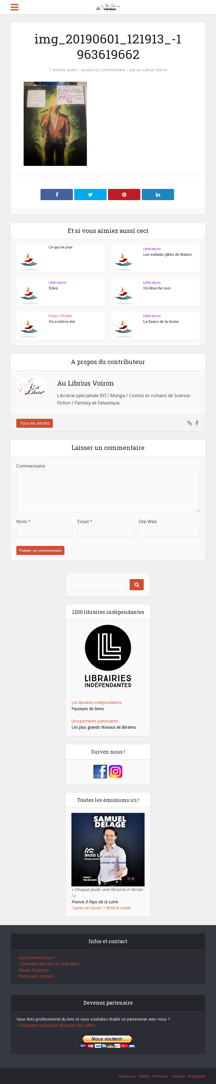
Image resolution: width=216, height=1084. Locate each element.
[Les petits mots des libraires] (108, 6)
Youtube (178, 1076)
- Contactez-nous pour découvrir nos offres (56, 1025)
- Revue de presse (33, 970)
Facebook (127, 1076)
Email (84, 521)
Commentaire (30, 466)
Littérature (152, 248)
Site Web (147, 521)
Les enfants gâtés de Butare (167, 254)
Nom (23, 521)
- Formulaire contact (35, 976)
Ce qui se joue (61, 247)
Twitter (144, 1076)
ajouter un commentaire (103, 69)
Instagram (196, 1076)
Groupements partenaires (94, 721)
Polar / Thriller (61, 315)
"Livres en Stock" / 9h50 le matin (101, 908)
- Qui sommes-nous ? (36, 957)
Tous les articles (35, 423)
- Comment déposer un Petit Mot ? (48, 963)
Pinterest (160, 1076)
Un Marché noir (157, 288)
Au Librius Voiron (152, 69)
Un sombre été (62, 321)
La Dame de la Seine (161, 321)
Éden (53, 288)
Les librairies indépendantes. (97, 702)
